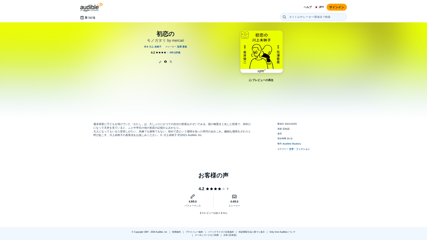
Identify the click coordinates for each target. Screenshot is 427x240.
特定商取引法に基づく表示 (252, 232)
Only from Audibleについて (282, 232)
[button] (160, 62)
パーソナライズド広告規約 (221, 232)
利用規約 (176, 232)
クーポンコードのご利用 (207, 235)
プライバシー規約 (195, 232)
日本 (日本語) (230, 235)
